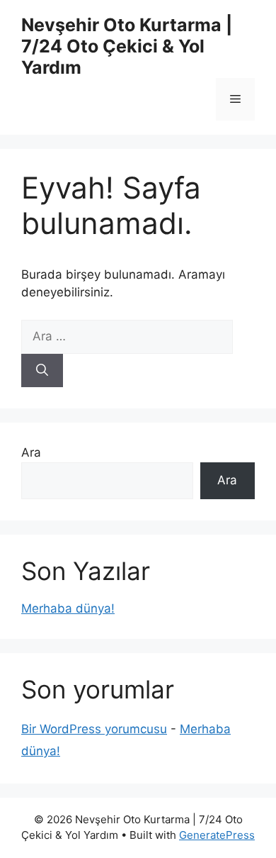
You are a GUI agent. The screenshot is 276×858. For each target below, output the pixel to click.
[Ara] (42, 371)
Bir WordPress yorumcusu (94, 729)
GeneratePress (217, 835)
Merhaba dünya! (68, 608)
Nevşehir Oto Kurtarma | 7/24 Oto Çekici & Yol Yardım (126, 46)
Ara (31, 452)
